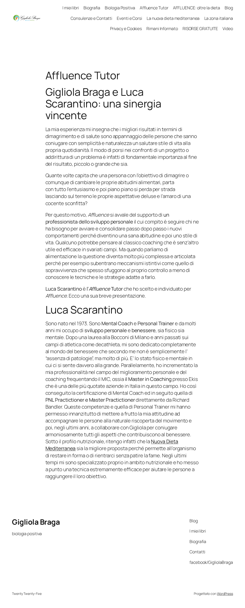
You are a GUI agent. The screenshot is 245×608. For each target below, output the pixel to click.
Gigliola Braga (36, 522)
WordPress (225, 593)
